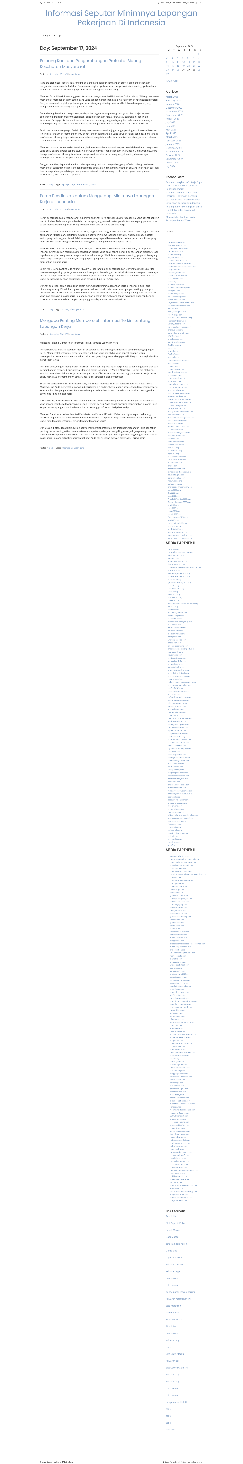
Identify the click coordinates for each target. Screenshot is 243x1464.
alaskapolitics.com (176, 278)
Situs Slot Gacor (174, 1319)
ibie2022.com (173, 493)
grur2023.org (173, 505)
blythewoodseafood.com (178, 775)
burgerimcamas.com (178, 1200)
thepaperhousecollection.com (182, 1052)
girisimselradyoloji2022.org (179, 582)
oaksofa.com (173, 836)
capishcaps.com (175, 842)
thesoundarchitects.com (180, 1067)
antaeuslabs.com (175, 330)
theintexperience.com (177, 245)
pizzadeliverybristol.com (178, 673)
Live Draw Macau (175, 1353)
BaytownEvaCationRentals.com (181, 302)
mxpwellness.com (177, 1046)
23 (167, 69)
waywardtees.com (176, 257)
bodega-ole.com (177, 1149)
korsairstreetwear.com (179, 931)
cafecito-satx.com (177, 971)
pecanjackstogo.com (178, 977)
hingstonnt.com (174, 269)
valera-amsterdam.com (180, 1131)
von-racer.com (174, 694)
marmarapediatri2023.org (179, 576)
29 (199, 69)
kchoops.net (175, 1107)
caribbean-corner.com (179, 1097)
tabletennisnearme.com (178, 833)
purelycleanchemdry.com (178, 333)
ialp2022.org (173, 591)
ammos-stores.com (178, 1119)
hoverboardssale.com (177, 275)
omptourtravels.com (178, 1167)
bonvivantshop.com (176, 342)
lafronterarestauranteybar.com (183, 1001)
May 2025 (171, 129)
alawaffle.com (176, 959)
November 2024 (174, 151)
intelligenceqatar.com (177, 311)
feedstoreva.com (175, 824)
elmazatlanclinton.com (177, 661)
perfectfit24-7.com (175, 688)
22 (199, 65)
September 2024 (174, 158)
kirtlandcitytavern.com (179, 1113)
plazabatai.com (174, 624)
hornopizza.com (177, 883)
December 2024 (174, 147)
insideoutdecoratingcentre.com (181, 417)
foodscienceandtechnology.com (183, 1191)
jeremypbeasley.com (177, 396)
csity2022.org (173, 609)
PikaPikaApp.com (175, 315)
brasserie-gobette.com (177, 803)
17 (173, 65)
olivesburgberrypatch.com (181, 1007)
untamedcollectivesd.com (181, 1043)
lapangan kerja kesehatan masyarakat (79, 184)
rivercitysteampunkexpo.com (182, 1103)
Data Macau (172, 1236)
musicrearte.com (175, 806)
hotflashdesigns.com (177, 405)
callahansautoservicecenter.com (182, 682)
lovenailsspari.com (176, 709)
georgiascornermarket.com (179, 685)
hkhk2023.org (173, 508)
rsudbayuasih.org (177, 1173)
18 (178, 65)
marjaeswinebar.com (177, 658)
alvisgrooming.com (176, 769)
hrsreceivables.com (176, 378)
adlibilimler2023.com (176, 478)
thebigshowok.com (178, 910)
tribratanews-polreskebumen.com (184, 1170)
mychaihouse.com (175, 766)
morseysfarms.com (176, 809)
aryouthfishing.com (178, 962)
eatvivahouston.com (178, 907)
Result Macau (173, 1230)
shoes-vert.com (174, 642)
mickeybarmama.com (177, 787)
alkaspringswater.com (177, 703)
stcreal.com (173, 351)
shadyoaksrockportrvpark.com (181, 649)
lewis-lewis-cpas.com (177, 459)
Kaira (58, 1462)
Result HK (171, 1216)
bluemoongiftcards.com (180, 1101)
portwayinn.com (177, 1061)
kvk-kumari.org (176, 1188)
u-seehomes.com (175, 429)
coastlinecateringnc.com (180, 868)
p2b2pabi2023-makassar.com (180, 552)
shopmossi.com (176, 1040)
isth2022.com (173, 549)
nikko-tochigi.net (177, 1094)
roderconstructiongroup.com (180, 621)
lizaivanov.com (176, 892)
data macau (172, 1278)
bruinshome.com (177, 989)
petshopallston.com (178, 934)
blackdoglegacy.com (178, 904)
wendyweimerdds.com (177, 372)
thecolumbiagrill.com (176, 564)
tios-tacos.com (176, 968)
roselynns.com (174, 290)
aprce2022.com (174, 490)
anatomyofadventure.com (181, 1076)
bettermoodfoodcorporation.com (182, 266)
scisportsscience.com (179, 1194)
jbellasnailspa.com (176, 763)
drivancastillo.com (177, 1079)
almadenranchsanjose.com (179, 472)
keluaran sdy (172, 1381)
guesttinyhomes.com (179, 895)
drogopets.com (174, 827)
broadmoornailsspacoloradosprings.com (187, 943)
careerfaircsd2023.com (177, 523)
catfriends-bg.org (175, 251)
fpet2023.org (173, 447)
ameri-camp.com (175, 375)
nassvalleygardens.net (180, 1161)
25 (178, 69)
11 (178, 61)
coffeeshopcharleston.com (179, 697)
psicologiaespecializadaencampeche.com (188, 874)
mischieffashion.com (176, 435)
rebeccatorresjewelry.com (179, 360)
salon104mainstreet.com (178, 700)
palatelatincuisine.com (179, 901)
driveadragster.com (178, 886)
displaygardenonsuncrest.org (180, 818)
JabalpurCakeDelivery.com (179, 305)
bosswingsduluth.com (177, 754)
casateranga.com (177, 1031)
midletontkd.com (177, 1085)
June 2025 (171, 126)
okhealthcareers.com (177, 242)
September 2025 (174, 115)
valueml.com (173, 357)
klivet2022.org (174, 594)
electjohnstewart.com (179, 1164)
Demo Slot (171, 1250)
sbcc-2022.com (174, 496)
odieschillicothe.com (176, 667)
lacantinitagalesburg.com (178, 670)
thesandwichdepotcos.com (179, 399)
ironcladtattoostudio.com (180, 986)
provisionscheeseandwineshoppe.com (184, 567)
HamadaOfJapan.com (177, 321)
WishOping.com (174, 336)
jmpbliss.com (173, 363)
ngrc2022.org (173, 453)
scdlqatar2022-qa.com (177, 561)
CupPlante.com (174, 345)
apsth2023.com (174, 526)
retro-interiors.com (176, 441)
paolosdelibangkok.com (178, 778)
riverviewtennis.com (176, 812)
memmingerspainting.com (179, 393)
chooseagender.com (176, 272)
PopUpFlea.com (174, 354)
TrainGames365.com (176, 299)
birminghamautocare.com (179, 757)
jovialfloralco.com (175, 423)
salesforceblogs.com (177, 296)
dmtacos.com (175, 877)
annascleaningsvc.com (179, 992)
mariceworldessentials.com (179, 739)
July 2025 (170, 122)
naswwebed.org (175, 481)
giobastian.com (176, 1013)
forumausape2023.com (178, 517)
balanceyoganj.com (176, 293)
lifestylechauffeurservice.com (180, 411)
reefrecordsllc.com (178, 956)
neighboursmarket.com (180, 1140)
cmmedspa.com (176, 1082)
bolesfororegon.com (178, 1146)
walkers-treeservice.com (180, 1037)
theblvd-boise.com (176, 444)
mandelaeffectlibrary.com (179, 287)
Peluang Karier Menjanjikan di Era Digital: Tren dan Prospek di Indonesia (184, 210)
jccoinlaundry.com (175, 652)
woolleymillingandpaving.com (182, 1022)
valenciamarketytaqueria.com (182, 952)
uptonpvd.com (176, 1025)
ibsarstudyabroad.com (177, 612)
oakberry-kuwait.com (177, 712)
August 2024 (172, 162)
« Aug (169, 80)
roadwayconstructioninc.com (180, 791)
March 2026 (172, 96)
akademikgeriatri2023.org (179, 573)
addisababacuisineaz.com (181, 1197)
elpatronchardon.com (177, 730)
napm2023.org (174, 511)
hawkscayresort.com (177, 627)
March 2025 (172, 136)
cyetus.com (172, 465)
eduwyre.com (173, 438)
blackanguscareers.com (180, 1143)
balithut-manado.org (176, 484)
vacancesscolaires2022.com (180, 538)
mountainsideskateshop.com (182, 1109)
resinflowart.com (177, 925)
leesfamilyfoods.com (177, 456)
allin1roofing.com (177, 1070)
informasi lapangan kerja (73, 448)
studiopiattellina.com (177, 721)
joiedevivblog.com (177, 1128)
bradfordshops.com (176, 468)
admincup (75, 74)
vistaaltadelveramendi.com (181, 865)
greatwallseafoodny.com (180, 916)
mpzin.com (172, 348)
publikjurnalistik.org (178, 1176)
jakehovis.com (174, 751)
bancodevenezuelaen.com (179, 263)
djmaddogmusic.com (178, 1064)
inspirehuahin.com (176, 390)
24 (173, 69)
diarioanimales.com (176, 633)
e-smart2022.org (175, 450)
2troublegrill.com (177, 1028)
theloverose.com (177, 919)
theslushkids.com (177, 1010)
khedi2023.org (174, 570)
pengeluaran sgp (190, 2)
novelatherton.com (178, 1158)
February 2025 (173, 140)
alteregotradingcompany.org (180, 487)
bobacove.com (174, 781)
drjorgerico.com (174, 366)
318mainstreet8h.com (177, 706)
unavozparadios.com (177, 640)
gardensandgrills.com (179, 1088)
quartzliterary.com (176, 715)
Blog (51, 184)
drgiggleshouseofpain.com (179, 402)
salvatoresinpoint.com (177, 420)
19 (183, 65)
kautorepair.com (175, 655)
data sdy (170, 1429)
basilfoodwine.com (178, 1091)
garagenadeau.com (176, 408)
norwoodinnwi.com (178, 1137)
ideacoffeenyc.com (176, 664)
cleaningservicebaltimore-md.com (184, 859)
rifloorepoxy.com (177, 1019)
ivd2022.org (173, 606)
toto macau (172, 1285)
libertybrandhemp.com (179, 1134)
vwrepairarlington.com (179, 856)
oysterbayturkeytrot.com (180, 998)
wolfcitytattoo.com (177, 995)
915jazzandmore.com (177, 745)
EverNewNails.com (176, 414)
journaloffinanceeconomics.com (183, 1185)
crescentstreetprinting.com (181, 880)
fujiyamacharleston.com (178, 727)
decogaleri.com (174, 636)
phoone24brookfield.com (178, 784)
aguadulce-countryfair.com (179, 748)
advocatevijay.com (176, 474)
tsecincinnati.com (175, 618)
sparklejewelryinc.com (179, 983)
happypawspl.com (176, 679)
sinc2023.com (173, 558)
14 (194, 61)
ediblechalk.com (175, 830)
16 (167, 65)
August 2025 (172, 118)
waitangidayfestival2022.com (180, 535)
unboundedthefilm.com (178, 248)
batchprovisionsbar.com (178, 800)
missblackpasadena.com (180, 946)
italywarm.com (176, 1182)
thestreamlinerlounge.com (181, 1152)
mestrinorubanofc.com (179, 1155)
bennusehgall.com (176, 615)
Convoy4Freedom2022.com (179, 502)
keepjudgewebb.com (179, 1073)
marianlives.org (174, 254)
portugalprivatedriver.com (179, 691)
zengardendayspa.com (180, 980)
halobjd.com (173, 308)
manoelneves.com (176, 284)
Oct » (176, 80)
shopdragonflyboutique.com (180, 793)
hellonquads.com (175, 630)
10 (173, 61)
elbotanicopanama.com (178, 646)
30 (167, 73)
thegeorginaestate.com (178, 772)
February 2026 (173, 100)
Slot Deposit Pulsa (175, 1223)
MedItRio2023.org (175, 529)
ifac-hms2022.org (175, 597)
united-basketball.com (179, 965)
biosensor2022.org (176, 588)
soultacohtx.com (175, 839)
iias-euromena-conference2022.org (183, 603)
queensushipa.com (176, 369)
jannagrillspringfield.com (178, 724)
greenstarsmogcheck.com (179, 676)
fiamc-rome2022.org (176, 736)
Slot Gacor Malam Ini (177, 1367)
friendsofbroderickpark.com (180, 718)
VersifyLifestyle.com (176, 323)
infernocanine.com (178, 1049)
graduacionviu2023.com (180, 974)
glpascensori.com (177, 1016)
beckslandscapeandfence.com (183, 862)
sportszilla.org (174, 797)
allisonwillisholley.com (179, 1055)
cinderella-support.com (178, 384)
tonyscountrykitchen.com (178, 760)
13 (188, 61)
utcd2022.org (173, 585)
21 (194, 65)
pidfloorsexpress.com (177, 260)
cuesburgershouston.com (181, 871)
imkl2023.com (173, 520)
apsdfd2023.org (174, 514)
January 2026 (173, 104)
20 (188, 65)
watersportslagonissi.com (179, 432)
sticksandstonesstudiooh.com (183, 1034)
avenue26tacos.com (178, 937)
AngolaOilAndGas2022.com (179, 499)
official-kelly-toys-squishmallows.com (184, 815)
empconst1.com (174, 381)
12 (183, 61)
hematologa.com (177, 889)
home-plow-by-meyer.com (181, 898)
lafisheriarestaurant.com (178, 742)
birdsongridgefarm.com (180, 1125)
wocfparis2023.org (176, 555)
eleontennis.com (175, 462)
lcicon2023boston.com (177, 532)
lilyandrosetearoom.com (180, 1004)
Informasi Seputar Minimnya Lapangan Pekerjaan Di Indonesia (121, 18)
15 (199, 61)
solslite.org (174, 1058)
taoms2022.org (174, 600)
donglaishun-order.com (178, 733)
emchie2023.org (174, 579)
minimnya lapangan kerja (73, 309)
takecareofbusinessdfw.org (180, 317)
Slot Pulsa (171, 1326)
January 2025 (173, 144)
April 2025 (171, 133)
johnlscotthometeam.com (178, 426)
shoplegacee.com (175, 339)
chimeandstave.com (178, 913)
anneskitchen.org (177, 950)
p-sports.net (175, 928)
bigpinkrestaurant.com (177, 387)
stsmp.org (172, 281)
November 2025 (174, 111)
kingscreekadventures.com (179, 327)
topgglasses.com (177, 940)
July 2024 (170, 166)
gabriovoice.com (177, 922)
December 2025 (174, 107)
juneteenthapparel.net (179, 1179)
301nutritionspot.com (179, 1116)
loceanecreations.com (179, 1122)
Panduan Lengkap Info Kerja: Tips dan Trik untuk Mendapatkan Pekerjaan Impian (184, 185)
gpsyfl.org (172, 845)
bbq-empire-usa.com (177, 821)
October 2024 (173, 155)
